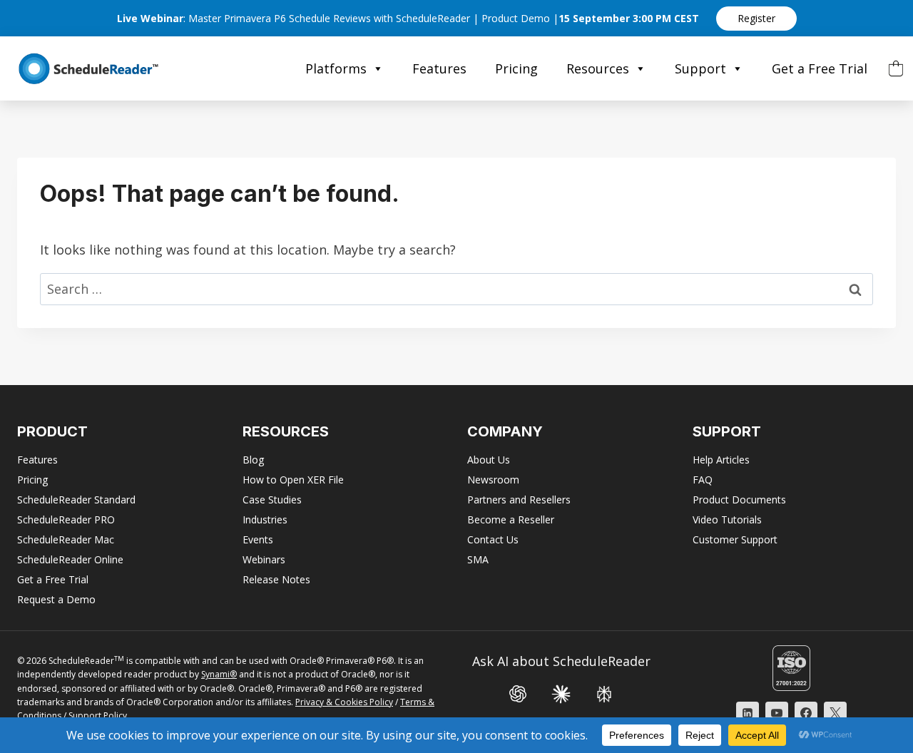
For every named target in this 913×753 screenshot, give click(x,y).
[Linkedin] (747, 713)
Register (756, 18)
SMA (478, 559)
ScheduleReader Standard (76, 499)
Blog (253, 459)
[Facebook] (806, 713)
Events (258, 539)
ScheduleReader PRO (66, 519)
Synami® (219, 674)
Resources (597, 68)
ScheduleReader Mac (65, 539)
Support (700, 68)
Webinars (264, 559)
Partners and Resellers (519, 499)
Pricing (516, 68)
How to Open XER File (293, 479)
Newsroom (493, 479)
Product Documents (739, 499)
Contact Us (493, 539)
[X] (835, 713)
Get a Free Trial (819, 68)
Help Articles (721, 459)
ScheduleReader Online (70, 559)
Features (439, 68)
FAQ (703, 479)
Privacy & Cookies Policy (344, 702)
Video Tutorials (727, 519)
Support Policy (97, 716)
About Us (488, 459)
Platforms (336, 68)
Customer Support (735, 539)
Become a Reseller (510, 519)
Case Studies (272, 499)
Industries (265, 519)
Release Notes (276, 579)
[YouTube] (776, 713)
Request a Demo (56, 599)
